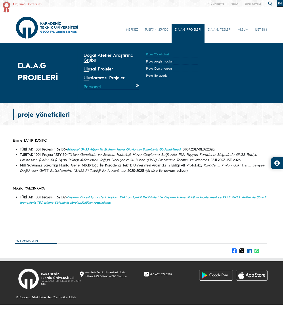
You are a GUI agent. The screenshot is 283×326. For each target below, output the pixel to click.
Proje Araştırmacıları (160, 61)
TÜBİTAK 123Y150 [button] (156, 29)
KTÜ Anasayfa (216, 3)
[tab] (111, 57)
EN (280, 3)
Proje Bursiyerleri (157, 75)
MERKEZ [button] (132, 29)
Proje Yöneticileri (157, 54)
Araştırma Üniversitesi (27, 4)
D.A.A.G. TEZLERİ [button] (219, 29)
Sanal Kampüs (253, 3)
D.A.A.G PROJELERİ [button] (188, 29)
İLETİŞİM (261, 29)
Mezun (234, 3)
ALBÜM (243, 29)
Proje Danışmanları (159, 68)
